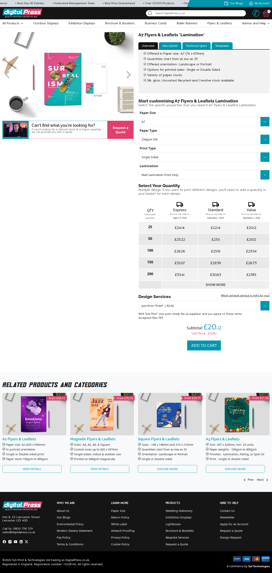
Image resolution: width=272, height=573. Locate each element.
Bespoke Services (177, 537)
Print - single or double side (228, 459)
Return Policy (120, 517)
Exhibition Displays (179, 517)
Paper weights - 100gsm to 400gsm (233, 449)
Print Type (148, 148)
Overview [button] (148, 46)
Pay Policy (63, 537)
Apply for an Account (234, 524)
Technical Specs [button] (196, 46)
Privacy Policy (120, 537)
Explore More (167, 469)
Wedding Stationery (179, 511)
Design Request (230, 537)
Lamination (149, 166)
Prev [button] (250, 480)
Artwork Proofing (123, 531)
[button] (12, 23)
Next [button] (261, 480)
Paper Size (148, 113)
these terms (234, 314)
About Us (63, 511)
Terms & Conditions (70, 544)
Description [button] (170, 46)
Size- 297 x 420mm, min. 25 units (232, 444)
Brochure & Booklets (180, 531)
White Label (119, 524)
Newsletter (227, 517)
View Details (32, 469)
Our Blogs (63, 517)
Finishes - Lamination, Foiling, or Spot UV (237, 454)
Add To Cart (204, 345)
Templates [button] (222, 46)
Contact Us (227, 511)
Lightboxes (173, 524)
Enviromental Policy (70, 524)
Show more (216, 285)
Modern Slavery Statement (74, 531)
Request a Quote (120, 129)
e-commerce (235, 566)
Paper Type (148, 130)
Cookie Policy (120, 544)
